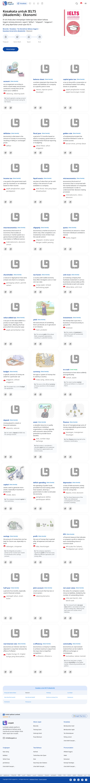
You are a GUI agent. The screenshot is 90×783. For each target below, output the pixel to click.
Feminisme (7, 702)
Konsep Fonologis (69, 763)
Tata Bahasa (37, 748)
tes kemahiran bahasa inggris (27, 29)
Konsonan (67, 759)
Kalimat (35, 751)
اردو (85, 775)
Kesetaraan (70, 697)
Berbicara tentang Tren (52, 697)
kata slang (6, 751)
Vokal (65, 755)
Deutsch (47, 775)
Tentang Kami (37, 729)
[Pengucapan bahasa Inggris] (38, 3)
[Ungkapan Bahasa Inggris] (34, 3)
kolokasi (5, 755)
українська (6, 775)
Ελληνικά (80, 775)
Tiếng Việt (13, 775)
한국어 (69, 775)
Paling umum (68, 737)
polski (74, 775)
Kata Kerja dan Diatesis (40, 763)
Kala (34, 759)
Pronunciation (68, 748)
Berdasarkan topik (69, 729)
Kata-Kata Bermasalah (9, 697)
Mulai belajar (10, 49)
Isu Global (70, 692)
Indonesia (40, 775)
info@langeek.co (11, 738)
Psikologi (48, 692)
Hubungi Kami (37, 733)
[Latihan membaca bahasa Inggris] (42, 3)
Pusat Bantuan (37, 737)
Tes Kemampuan (69, 733)
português (53, 775)
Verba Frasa (6, 759)
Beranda (6, 29)
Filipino (29, 775)
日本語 (59, 775)
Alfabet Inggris (68, 751)
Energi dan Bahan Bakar (10, 692)
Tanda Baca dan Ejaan (39, 755)
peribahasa (6, 763)
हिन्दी (19, 775)
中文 (64, 775)
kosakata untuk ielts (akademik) (14, 31)
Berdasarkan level (69, 726)
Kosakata (13, 29)
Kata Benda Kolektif (30, 697)
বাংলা (89, 775)
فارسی (34, 775)
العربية (23, 775)
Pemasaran (28, 702)
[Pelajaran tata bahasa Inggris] (30, 3)
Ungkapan (6, 748)
